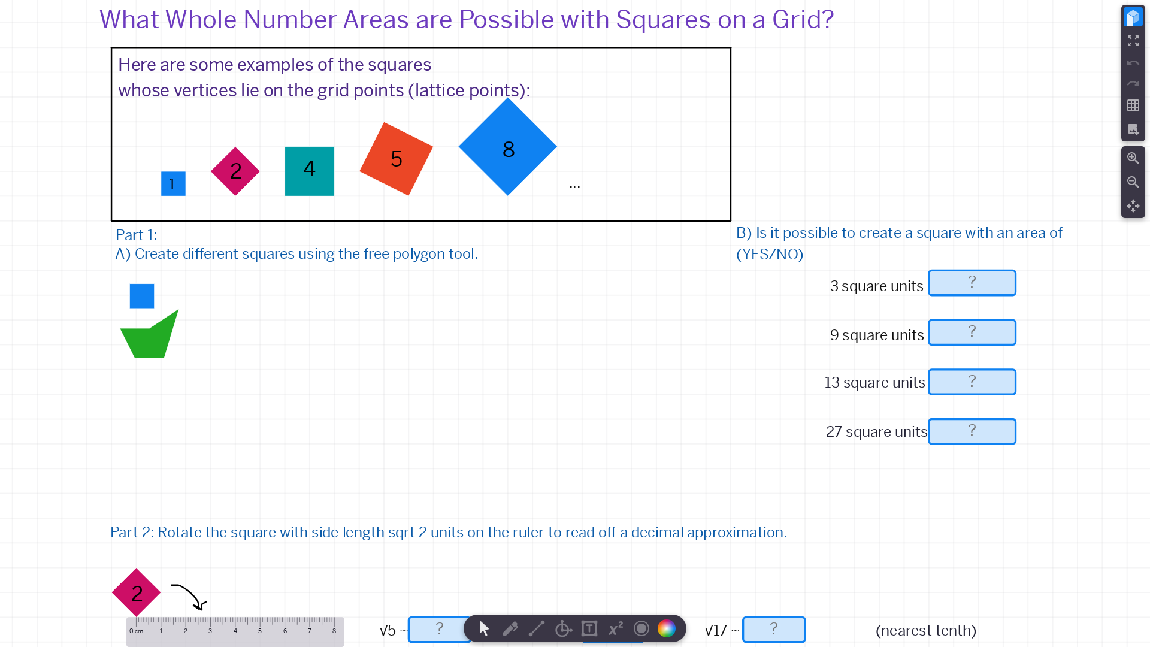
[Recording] (641, 628)
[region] (575, 323)
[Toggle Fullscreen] (1133, 41)
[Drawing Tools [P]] (510, 628)
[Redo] (1133, 83)
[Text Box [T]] (589, 628)
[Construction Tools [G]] (563, 628)
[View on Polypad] (1133, 17)
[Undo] (1133, 63)
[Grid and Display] (1133, 105)
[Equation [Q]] (616, 628)
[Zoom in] (1133, 158)
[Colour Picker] (670, 628)
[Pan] (1133, 206)
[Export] (1133, 129)
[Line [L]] (536, 628)
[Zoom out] (1133, 182)
